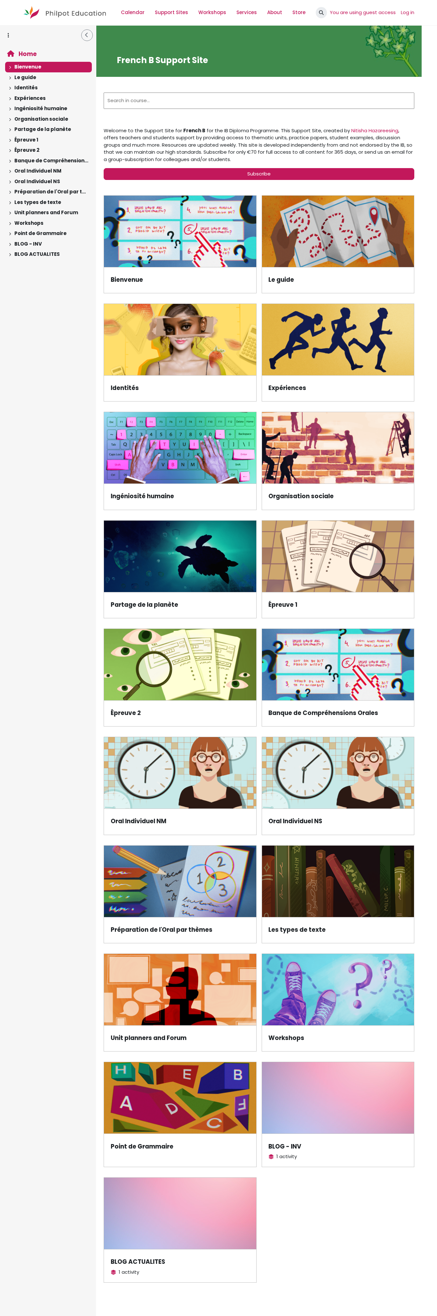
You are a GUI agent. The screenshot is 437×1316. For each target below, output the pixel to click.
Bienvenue (27, 66)
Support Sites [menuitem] (171, 12)
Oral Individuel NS (37, 181)
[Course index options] (8, 35)
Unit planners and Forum (46, 212)
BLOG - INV (28, 243)
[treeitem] (48, 67)
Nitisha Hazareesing (374, 130)
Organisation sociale (41, 119)
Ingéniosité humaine (40, 108)
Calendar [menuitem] (133, 12)
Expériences (30, 98)
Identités (26, 87)
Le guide (25, 77)
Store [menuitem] (299, 12)
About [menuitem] (274, 12)
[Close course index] (87, 35)
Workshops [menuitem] (212, 12)
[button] (321, 12)
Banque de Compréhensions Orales (51, 160)
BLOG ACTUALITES (37, 254)
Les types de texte (37, 202)
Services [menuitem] (246, 12)
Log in (407, 12)
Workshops (29, 223)
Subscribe (259, 173)
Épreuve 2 (26, 150)
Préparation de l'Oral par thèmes (51, 191)
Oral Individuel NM (37, 170)
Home (27, 54)
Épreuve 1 (26, 139)
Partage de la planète (42, 129)
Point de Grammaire (40, 233)
